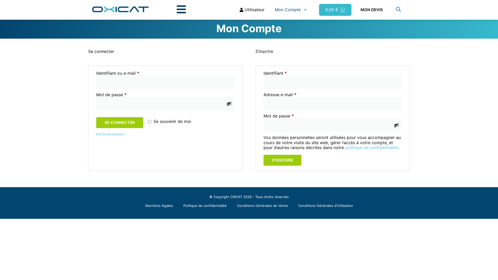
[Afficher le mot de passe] (229, 104)
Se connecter (120, 122)
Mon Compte (288, 9)
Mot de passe (122, 94)
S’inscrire (282, 160)
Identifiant (286, 73)
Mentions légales (159, 206)
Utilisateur (254, 9)
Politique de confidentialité (205, 206)
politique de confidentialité (371, 147)
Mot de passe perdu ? (111, 134)
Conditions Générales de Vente (262, 206)
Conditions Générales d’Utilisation (325, 206)
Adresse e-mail (291, 94)
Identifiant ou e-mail (128, 73)
